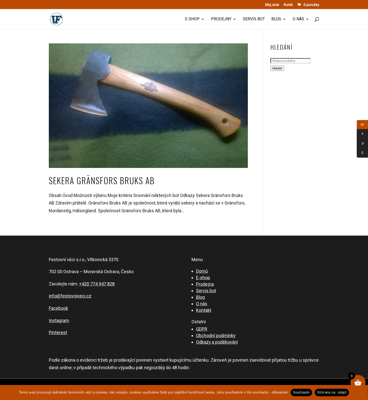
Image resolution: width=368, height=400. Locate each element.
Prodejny (221, 19)
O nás (298, 19)
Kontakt (203, 310)
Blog (276, 19)
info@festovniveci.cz (70, 295)
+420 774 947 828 (97, 283)
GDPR (201, 329)
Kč (360, 125)
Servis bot (254, 19)
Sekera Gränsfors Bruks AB (102, 180)
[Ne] (361, 392)
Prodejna (205, 284)
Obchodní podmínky (216, 335)
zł (360, 144)
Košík (288, 5)
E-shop (192, 19)
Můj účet (272, 5)
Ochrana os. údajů (331, 392)
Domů (202, 271)
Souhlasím (301, 392)
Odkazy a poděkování (217, 342)
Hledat (277, 68)
